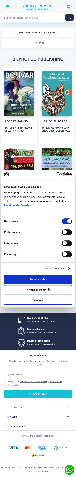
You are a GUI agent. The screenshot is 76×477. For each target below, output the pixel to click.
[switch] (67, 232)
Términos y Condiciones (33, 381)
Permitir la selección (38, 289)
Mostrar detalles (55, 268)
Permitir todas (38, 279)
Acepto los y (35, 383)
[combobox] (38, 17)
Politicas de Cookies (17, 205)
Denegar (38, 300)
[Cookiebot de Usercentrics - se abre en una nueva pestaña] (56, 174)
